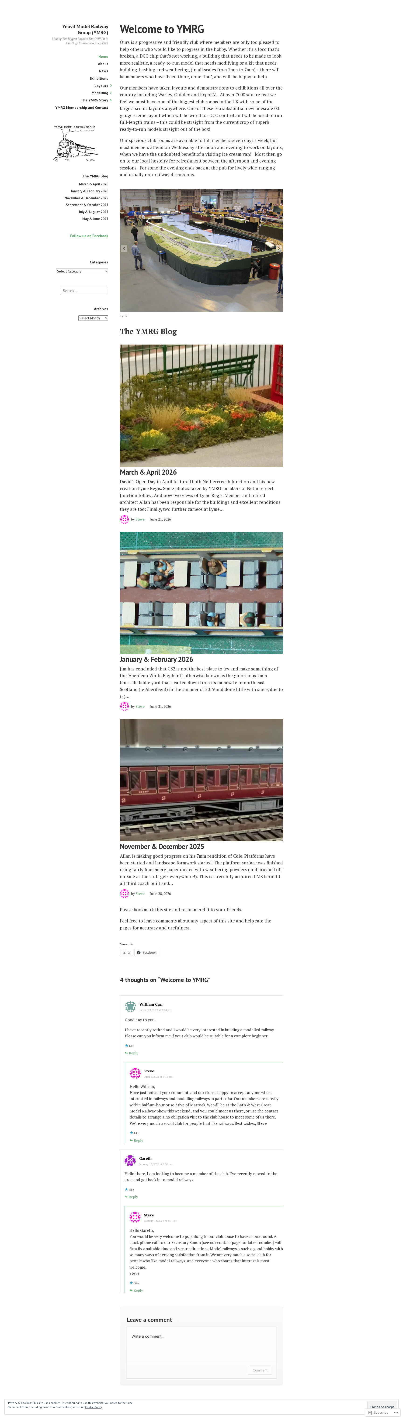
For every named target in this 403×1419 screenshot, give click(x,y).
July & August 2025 (93, 212)
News (103, 71)
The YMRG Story (94, 100)
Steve (140, 519)
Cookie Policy (93, 1407)
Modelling (99, 92)
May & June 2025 (95, 219)
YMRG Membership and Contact (81, 107)
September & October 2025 (87, 205)
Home (103, 56)
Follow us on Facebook (89, 235)
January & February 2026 (89, 191)
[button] (279, 248)
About (103, 63)
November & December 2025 (86, 198)
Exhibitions (99, 78)
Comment (260, 1370)
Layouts (101, 85)
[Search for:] (84, 290)
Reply (133, 1053)
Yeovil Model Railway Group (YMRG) (85, 29)
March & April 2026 (93, 184)
